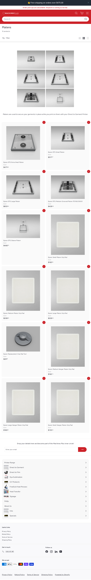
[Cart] (82, 13)
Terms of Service (7, 537)
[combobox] (45, 19)
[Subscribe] (82, 449)
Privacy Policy (6, 531)
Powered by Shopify (62, 575)
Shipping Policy (7, 540)
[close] (88, 2)
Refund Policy (6, 534)
